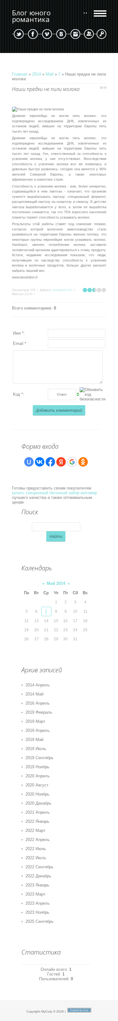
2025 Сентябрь (39, 921)
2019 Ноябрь (37, 766)
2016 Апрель (37, 703)
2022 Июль (35, 857)
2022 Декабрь (38, 876)
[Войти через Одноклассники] (83, 462)
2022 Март (35, 830)
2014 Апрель (37, 685)
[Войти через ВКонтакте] (39, 462)
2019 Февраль (38, 712)
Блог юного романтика (31, 16)
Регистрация (89, 34)
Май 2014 (56, 583)
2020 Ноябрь (37, 794)
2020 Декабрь (38, 803)
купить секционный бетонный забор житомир (54, 492)
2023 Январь (37, 885)
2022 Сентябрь (39, 867)
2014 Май (34, 694)
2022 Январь (37, 821)
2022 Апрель (37, 839)
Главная (19, 74)
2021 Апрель (37, 812)
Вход (101, 34)
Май (49, 74)
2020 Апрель (37, 776)
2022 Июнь (35, 848)
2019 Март (35, 721)
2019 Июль (35, 748)
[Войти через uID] (29, 462)
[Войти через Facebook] (50, 462)
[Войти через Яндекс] (61, 462)
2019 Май (34, 739)
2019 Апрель (37, 730)
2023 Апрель (37, 903)
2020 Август (36, 785)
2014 (36, 74)
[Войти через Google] (72, 462)
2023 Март (35, 894)
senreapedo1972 (62, 290)
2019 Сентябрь (39, 757)
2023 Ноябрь (37, 912)
